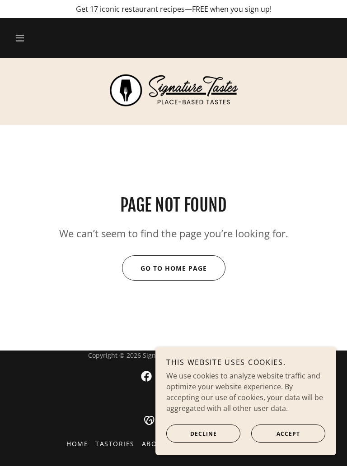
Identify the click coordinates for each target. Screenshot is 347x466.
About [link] (154, 443)
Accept (288, 434)
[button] (20, 38)
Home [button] (77, 443)
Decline (203, 434)
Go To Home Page (174, 268)
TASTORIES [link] (114, 443)
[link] (173, 90)
